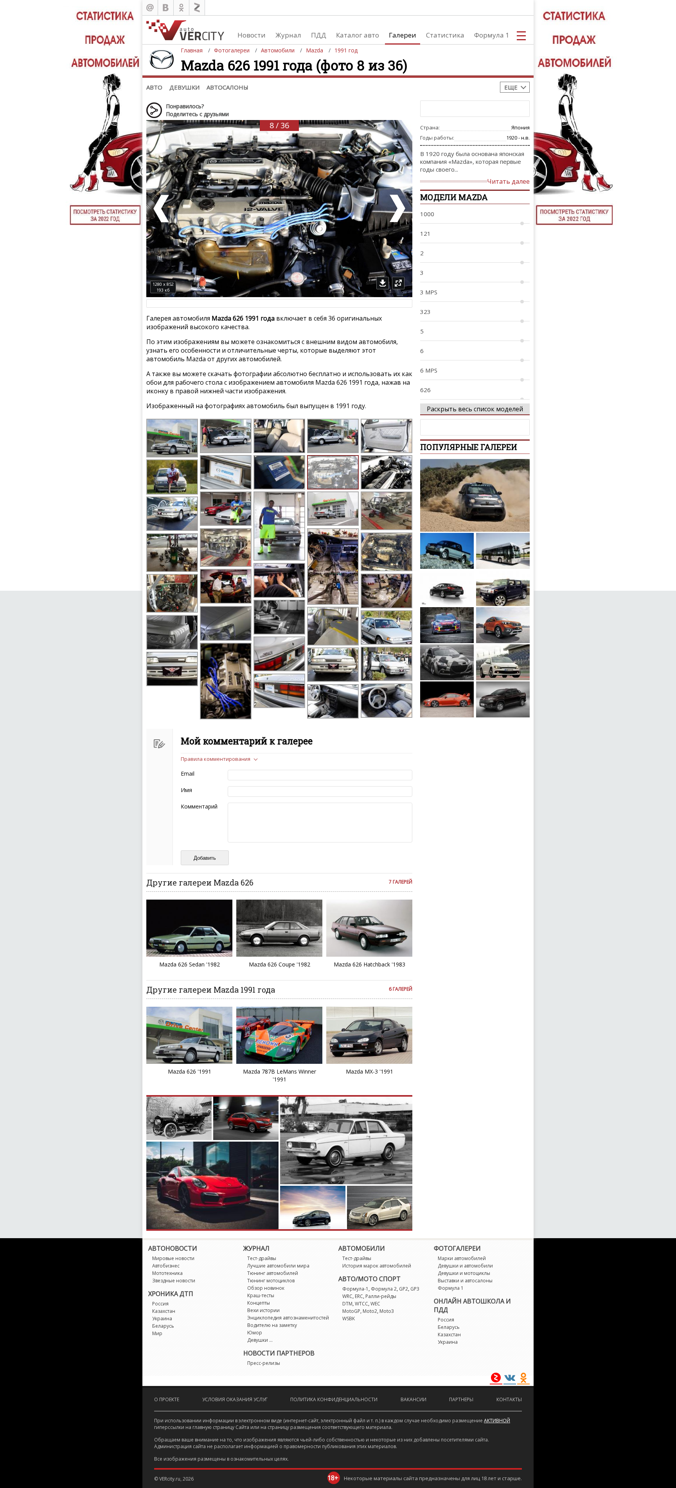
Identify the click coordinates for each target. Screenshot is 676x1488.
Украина (162, 1318)
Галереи (402, 34)
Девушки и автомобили (465, 1265)
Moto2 (370, 1311)
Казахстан (163, 1311)
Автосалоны (227, 87)
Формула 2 (384, 1288)
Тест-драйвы (261, 1258)
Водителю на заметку (272, 1325)
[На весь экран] (398, 283)
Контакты (509, 1399)
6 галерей (400, 989)
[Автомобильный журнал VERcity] (185, 30)
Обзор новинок (265, 1288)
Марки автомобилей (462, 1258)
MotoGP (351, 1311)
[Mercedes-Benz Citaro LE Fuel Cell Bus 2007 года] (503, 551)
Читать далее (508, 181)
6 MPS (428, 370)
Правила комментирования (215, 758)
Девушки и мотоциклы (464, 1273)
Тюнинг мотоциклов (271, 1280)
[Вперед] (396, 208)
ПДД (318, 34)
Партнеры (461, 1399)
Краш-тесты (260, 1295)
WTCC (361, 1303)
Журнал (288, 34)
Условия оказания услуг (235, 1399)
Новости (251, 34)
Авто (154, 87)
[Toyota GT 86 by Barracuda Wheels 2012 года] (447, 699)
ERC (359, 1296)
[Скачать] (382, 283)
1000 (427, 214)
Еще (511, 87)
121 (425, 233)
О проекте (166, 1399)
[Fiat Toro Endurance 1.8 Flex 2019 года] (503, 699)
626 (425, 390)
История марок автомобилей (376, 1265)
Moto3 (386, 1311)
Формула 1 (491, 34)
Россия (160, 1303)
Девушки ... (260, 1340)
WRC (347, 1296)
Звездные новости (173, 1280)
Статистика (445, 34)
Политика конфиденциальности (334, 1399)
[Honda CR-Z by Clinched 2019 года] (447, 662)
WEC (375, 1303)
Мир (157, 1333)
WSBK (348, 1318)
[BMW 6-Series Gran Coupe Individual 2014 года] (447, 588)
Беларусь (163, 1326)
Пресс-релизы (263, 1363)
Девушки (184, 87)
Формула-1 (355, 1288)
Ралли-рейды (380, 1296)
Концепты (258, 1303)
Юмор (254, 1332)
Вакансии (413, 1399)
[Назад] (162, 208)
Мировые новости (173, 1258)
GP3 (414, 1288)
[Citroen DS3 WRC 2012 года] (447, 625)
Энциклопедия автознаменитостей (288, 1317)
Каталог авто (357, 34)
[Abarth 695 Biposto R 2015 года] (475, 495)
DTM (347, 1303)
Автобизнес (166, 1265)
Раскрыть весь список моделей (475, 409)
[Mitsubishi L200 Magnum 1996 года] (447, 551)
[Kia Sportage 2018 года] (503, 625)
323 (425, 312)
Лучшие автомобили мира (278, 1265)
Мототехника (167, 1273)
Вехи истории (263, 1310)
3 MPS (428, 292)
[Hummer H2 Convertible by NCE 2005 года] (503, 588)
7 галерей (400, 881)
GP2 (403, 1288)
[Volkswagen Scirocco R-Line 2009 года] (503, 662)
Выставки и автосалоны (465, 1280)
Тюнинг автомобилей (272, 1273)
